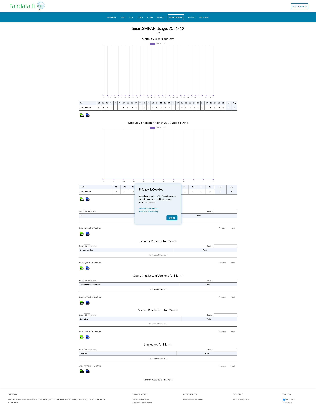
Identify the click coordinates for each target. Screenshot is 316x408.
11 (140, 103)
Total (199, 216)
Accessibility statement (193, 399)
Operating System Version (90, 285)
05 (116, 103)
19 (173, 103)
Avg (234, 103)
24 (194, 103)
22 (186, 103)
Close (172, 218)
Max (228, 103)
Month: (82, 187)
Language (83, 353)
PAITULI (191, 17)
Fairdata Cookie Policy (148, 211)
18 (169, 103)
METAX (160, 17)
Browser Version (86, 250)
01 (99, 103)
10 (136, 103)
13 (148, 103)
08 (128, 103)
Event (82, 216)
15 (157, 103)
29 (215, 103)
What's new (288, 402)
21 (182, 103)
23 (190, 103)
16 (161, 103)
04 (111, 103)
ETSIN (150, 17)
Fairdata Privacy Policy (148, 208)
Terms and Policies (141, 399)
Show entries (87, 211)
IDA (131, 17)
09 (132, 103)
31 (223, 103)
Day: (81, 103)
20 (178, 103)
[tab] (112, 17)
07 (124, 103)
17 (165, 103)
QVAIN (140, 17)
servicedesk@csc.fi (241, 399)
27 (207, 103)
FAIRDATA (112, 17)
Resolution (84, 319)
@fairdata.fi (291, 399)
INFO (122, 17)
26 (202, 103)
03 (107, 103)
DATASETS (204, 17)
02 (103, 103)
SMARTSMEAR (176, 17)
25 (198, 103)
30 (219, 103)
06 (120, 103)
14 (153, 103)
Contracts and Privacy (142, 402)
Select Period (299, 6)
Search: (210, 211)
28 (211, 103)
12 (144, 103)
